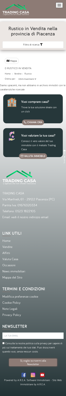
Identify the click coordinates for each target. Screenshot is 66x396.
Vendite (18, 73)
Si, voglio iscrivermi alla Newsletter (33, 362)
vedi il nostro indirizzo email (29, 217)
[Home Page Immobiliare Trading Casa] (15, 2)
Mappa (13, 60)
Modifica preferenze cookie (20, 296)
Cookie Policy (11, 302)
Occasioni (9, 265)
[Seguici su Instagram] (33, 375)
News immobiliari (13, 271)
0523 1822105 (25, 211)
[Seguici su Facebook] (23, 375)
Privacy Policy (11, 315)
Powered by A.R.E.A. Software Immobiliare (27, 380)
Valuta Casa (10, 259)
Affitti (6, 253)
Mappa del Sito (12, 277)
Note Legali (9, 309)
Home (8, 73)
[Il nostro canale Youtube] (42, 375)
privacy (44, 343)
